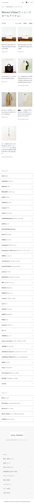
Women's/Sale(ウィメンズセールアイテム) (14, 6)
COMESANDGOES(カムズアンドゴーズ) (12, 218)
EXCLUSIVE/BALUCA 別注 (8, 229)
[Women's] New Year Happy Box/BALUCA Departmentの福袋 (25, 46)
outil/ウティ (5, 304)
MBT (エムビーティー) (7, 282)
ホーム (3, 6)
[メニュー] (31, 2)
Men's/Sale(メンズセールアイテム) (11, 403)
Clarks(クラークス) (7, 213)
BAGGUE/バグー (6, 186)
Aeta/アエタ (5, 176)
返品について (6, 463)
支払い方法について (8, 467)
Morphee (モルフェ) (7, 288)
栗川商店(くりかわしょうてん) (9, 378)
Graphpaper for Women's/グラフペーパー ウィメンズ (15, 250)
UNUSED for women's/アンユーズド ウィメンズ (14, 351)
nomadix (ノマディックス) (8, 298)
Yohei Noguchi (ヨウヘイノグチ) (10, 373)
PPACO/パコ (5, 319)
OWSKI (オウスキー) (7, 314)
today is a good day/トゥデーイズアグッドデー (14, 341)
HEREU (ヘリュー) (6, 256)
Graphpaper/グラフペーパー (9, 245)
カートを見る (6, 488)
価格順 (25, 23)
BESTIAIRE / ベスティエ (8, 192)
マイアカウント (7, 484)
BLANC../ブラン (6, 197)
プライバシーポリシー (9, 476)
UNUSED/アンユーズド (8, 346)
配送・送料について (8, 459)
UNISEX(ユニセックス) (8, 419)
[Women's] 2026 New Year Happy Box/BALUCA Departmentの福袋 (9, 46)
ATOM (8, 480)
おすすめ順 (18, 23)
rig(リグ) (4, 330)
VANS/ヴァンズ (6, 362)
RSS (4, 480)
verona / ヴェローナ (7, 367)
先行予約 (4, 383)
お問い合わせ (6, 493)
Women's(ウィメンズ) (7, 408)
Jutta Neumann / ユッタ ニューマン (11, 261)
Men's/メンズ (5, 398)
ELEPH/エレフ (5, 224)
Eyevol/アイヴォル (6, 234)
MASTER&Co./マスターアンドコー (11, 277)
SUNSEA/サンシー (6, 336)
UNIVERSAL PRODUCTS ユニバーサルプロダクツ (15, 357)
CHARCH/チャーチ (6, 202)
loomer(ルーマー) (6, 272)
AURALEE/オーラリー (7, 181)
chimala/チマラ (5, 208)
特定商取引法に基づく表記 (10, 471)
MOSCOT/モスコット (7, 293)
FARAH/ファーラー (7, 240)
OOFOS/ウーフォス (7, 309)
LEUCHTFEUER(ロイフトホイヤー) (11, 266)
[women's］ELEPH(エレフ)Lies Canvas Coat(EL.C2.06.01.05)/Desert (9, 112)
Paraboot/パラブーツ (7, 325)
